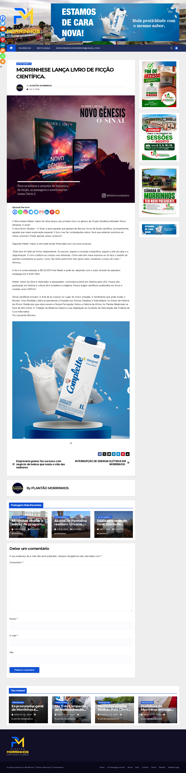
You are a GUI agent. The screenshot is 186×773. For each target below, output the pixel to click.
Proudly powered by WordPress (20, 767)
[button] (171, 48)
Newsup (45, 767)
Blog (137, 767)
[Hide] (1, 67)
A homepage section (116, 767)
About (130, 767)
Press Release (18, 702)
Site (11, 652)
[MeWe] (2, 45)
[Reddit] (2, 28)
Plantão (162, 767)
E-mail (14, 635)
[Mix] (2, 50)
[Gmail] (41, 212)
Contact (145, 767)
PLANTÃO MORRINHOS (41, 85)
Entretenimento (24, 64)
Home (102, 767)
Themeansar (58, 767)
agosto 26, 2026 (23, 715)
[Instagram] (25, 212)
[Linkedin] (46, 212)
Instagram (43, 48)
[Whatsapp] (20, 212)
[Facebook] (15, 212)
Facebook (25, 48)
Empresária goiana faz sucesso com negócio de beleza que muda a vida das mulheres (40, 464)
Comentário (16, 562)
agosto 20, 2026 (152, 715)
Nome (14, 618)
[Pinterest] (52, 212)
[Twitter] (36, 212)
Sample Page (173, 767)
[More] (57, 212)
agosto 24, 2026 (66, 715)
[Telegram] (30, 212)
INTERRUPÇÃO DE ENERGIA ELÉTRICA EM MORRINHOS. (100, 463)
